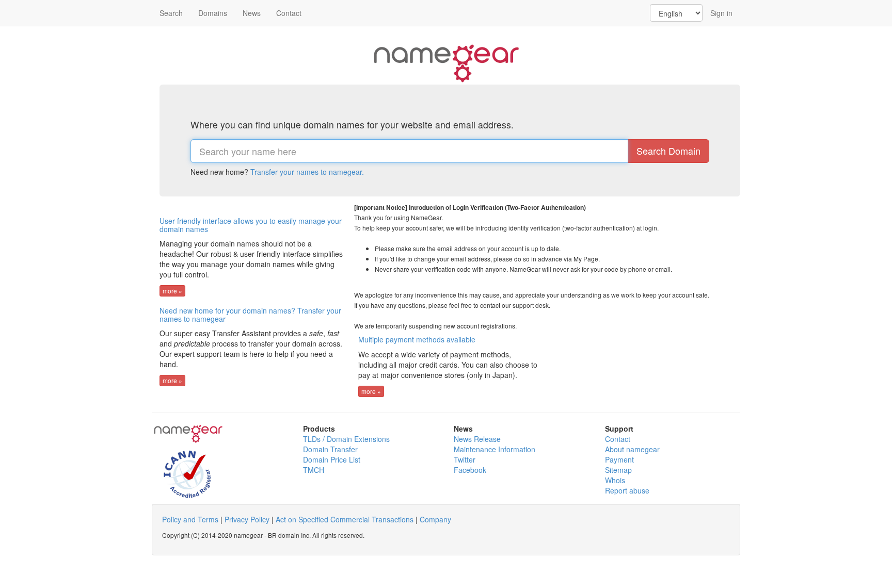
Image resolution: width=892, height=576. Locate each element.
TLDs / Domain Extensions (346, 439)
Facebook (470, 470)
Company (435, 519)
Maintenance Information (494, 449)
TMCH (313, 470)
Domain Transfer (330, 449)
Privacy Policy (247, 519)
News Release (477, 439)
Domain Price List (331, 459)
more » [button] (172, 290)
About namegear (632, 449)
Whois (615, 480)
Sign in (721, 13)
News (252, 13)
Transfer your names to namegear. (307, 172)
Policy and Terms (190, 519)
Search (171, 13)
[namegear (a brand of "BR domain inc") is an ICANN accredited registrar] (182, 470)
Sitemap (618, 470)
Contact (288, 13)
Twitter (464, 459)
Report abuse (627, 490)
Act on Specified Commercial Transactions (344, 519)
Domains (212, 13)
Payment (619, 459)
